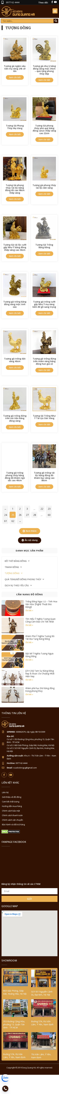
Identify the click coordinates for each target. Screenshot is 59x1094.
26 (20, 515)
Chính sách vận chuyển (12, 820)
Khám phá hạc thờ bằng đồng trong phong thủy (39, 689)
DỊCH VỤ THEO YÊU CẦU (17, 585)
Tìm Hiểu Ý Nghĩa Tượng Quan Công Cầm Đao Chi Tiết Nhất (40, 620)
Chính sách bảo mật (11, 810)
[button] (54, 10)
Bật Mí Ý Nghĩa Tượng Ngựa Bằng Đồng (39, 655)
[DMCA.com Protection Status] (11, 832)
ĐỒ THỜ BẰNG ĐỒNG (16, 561)
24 (5, 515)
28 (34, 515)
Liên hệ (5, 792)
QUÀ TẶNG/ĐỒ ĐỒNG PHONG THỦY (23, 579)
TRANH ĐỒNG (12, 567)
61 (5, 521)
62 (12, 521)
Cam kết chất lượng (10, 801)
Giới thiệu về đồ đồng (11, 797)
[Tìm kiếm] (56, 21)
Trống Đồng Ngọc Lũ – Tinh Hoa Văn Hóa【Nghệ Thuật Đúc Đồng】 (41, 604)
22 (42, 509)
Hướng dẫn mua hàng (12, 806)
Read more (15, 77)
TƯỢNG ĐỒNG (12, 573)
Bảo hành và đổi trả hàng (13, 824)
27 (27, 515)
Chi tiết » (29, 610)
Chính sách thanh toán (12, 815)
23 (49, 509)
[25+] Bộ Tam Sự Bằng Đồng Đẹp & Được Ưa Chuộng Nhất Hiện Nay (39, 673)
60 (49, 515)
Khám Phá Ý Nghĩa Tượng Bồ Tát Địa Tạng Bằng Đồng (39, 637)
